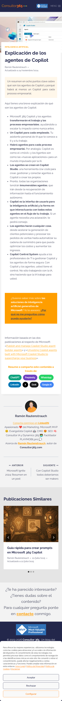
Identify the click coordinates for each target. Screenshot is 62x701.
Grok (34, 384)
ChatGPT (15, 377)
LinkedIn (14, 384)
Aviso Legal (20, 666)
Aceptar (31, 677)
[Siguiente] (53, 537)
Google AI (47, 384)
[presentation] (31, 524)
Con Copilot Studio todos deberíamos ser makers (47, 472)
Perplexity (30, 377)
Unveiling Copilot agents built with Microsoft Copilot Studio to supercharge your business (31, 354)
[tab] (28, 572)
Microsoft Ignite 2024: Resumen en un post (16, 472)
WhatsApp (46, 377)
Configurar (31, 694)
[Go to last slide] (8, 537)
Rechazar (31, 685)
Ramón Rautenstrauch (16, 67)
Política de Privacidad (35, 666)
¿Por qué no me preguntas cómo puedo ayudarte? (28, 314)
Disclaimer (15, 669)
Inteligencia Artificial (17, 47)
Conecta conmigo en (31, 423)
